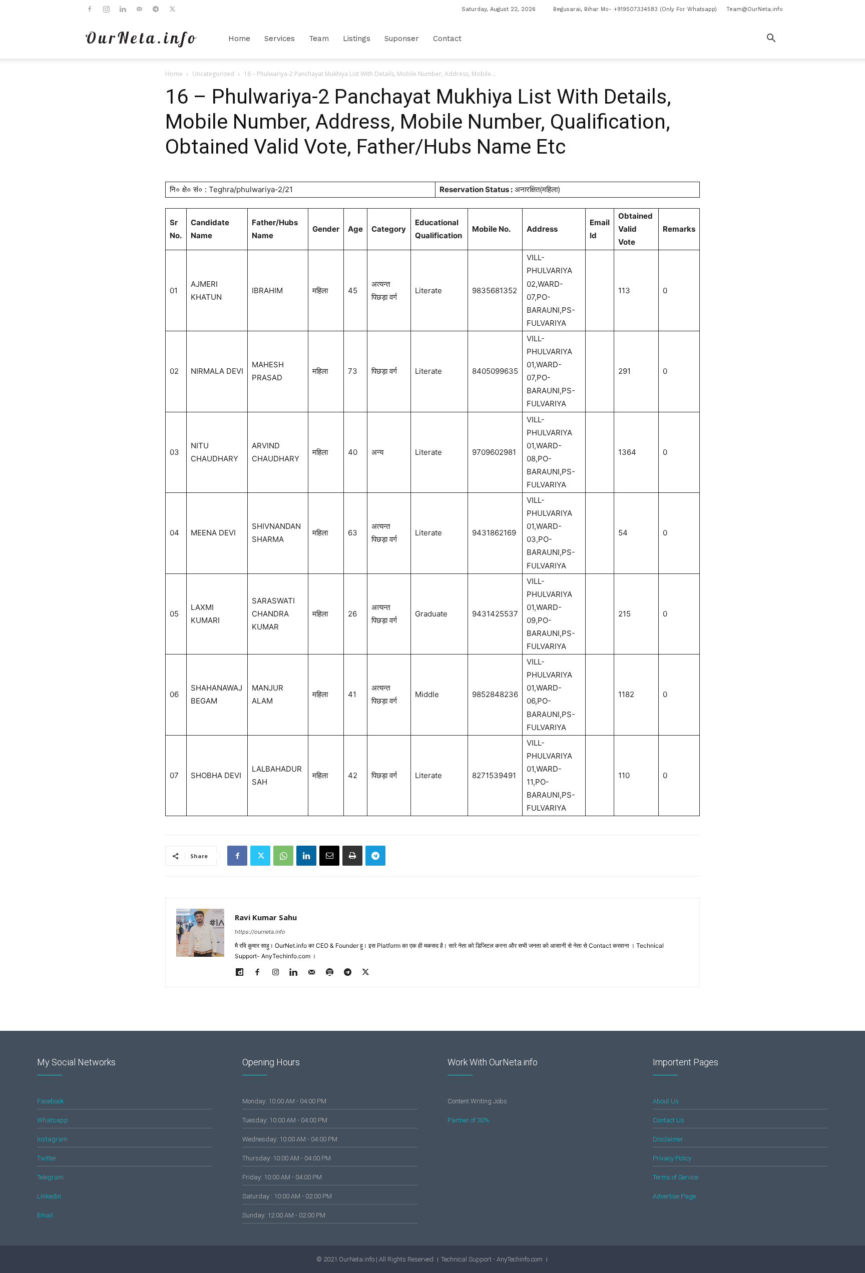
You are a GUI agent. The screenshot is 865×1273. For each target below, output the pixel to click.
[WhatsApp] (283, 856)
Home (239, 38)
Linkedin (49, 1196)
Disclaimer (668, 1139)
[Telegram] (155, 9)
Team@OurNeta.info (754, 9)
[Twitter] (172, 9)
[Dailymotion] (243, 973)
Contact (447, 38)
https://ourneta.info (260, 931)
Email (45, 1215)
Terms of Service (675, 1177)
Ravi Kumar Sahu (266, 917)
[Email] (329, 856)
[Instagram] (106, 9)
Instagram (52, 1139)
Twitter (47, 1158)
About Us (666, 1101)
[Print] (352, 856)
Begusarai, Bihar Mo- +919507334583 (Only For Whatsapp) (635, 9)
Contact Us (668, 1120)
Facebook (50, 1101)
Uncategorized (213, 74)
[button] (771, 39)
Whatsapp (52, 1120)
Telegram (50, 1177)
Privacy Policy (672, 1158)
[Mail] (139, 9)
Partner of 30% (469, 1120)
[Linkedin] (122, 9)
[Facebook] (89, 9)
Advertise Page (674, 1196)
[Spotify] (333, 973)
